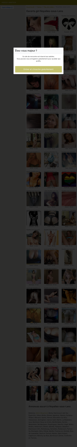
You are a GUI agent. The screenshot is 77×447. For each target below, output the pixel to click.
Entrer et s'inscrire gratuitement (38, 69)
